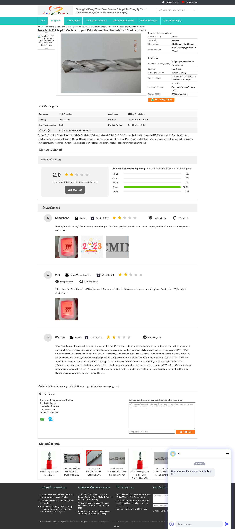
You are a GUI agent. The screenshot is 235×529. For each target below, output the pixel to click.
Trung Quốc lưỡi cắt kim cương (71, 522)
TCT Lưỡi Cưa (125, 487)
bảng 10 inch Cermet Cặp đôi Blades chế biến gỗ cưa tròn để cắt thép (94, 512)
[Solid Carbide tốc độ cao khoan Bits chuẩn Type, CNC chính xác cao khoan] (71, 458)
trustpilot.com (160, 218)
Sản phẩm (56, 20)
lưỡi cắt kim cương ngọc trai (105, 386)
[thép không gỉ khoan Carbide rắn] (49, 460)
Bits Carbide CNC (64, 27)
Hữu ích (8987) (91, 282)
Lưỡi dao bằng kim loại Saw (94, 487)
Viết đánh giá (75, 190)
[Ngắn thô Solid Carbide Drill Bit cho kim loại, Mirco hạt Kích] (117, 458)
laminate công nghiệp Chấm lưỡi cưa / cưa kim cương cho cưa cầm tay (56, 496)
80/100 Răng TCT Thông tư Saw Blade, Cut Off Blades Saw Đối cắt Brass (134, 496)
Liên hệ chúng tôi (148, 20)
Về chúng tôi (73, 20)
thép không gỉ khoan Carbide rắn (49, 473)
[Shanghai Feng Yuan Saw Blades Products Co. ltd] (55, 10)
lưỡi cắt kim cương (57, 386)
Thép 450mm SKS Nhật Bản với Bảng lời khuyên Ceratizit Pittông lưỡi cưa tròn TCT (133, 503)
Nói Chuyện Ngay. (172, 20)
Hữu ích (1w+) (155, 337)
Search (195, 10)
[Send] (227, 523)
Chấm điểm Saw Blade (53, 487)
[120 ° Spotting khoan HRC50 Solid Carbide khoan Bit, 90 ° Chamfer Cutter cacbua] (140, 460)
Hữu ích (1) (183, 218)
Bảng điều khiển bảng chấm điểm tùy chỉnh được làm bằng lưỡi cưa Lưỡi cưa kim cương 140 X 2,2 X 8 (56, 509)
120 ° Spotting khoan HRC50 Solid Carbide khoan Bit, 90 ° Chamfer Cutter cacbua (140, 475)
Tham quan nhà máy (96, 20)
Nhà (43, 20)
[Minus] (227, 454)
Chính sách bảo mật (47, 522)
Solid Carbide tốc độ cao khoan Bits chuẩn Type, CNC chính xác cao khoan (72, 471)
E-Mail (156, 511)
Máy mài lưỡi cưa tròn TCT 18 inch (132, 509)
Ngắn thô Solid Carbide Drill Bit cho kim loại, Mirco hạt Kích (117, 471)
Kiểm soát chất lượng (123, 20)
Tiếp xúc (187, 432)
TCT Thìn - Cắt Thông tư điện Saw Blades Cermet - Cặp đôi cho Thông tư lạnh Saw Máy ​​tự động (95, 497)
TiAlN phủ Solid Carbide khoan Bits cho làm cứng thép (162, 471)
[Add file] (171, 523)
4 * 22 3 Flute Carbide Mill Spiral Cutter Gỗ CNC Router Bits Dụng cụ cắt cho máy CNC (94, 471)
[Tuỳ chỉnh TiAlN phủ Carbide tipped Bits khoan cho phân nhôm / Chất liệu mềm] (46, 40)
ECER (116, 526)
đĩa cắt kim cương (79, 386)
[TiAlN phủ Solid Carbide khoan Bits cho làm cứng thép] (162, 458)
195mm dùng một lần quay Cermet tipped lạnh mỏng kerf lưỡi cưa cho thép (93, 505)
